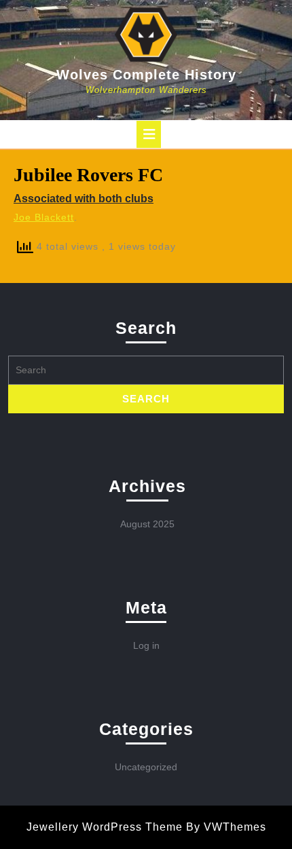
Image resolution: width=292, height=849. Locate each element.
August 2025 (147, 523)
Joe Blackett (44, 217)
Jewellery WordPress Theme (104, 827)
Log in (146, 645)
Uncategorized (146, 766)
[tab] (149, 134)
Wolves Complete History (146, 74)
